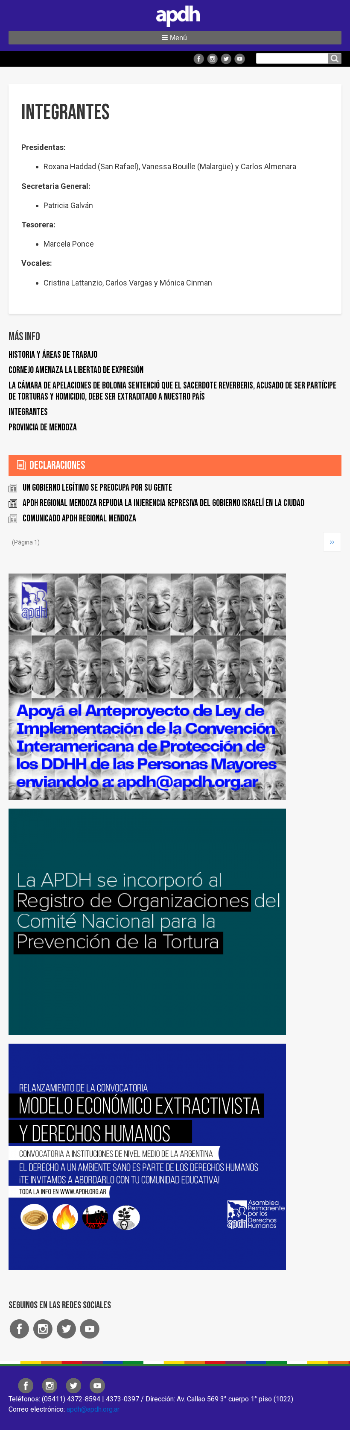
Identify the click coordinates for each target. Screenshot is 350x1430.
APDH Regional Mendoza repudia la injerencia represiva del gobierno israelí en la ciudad (163, 503)
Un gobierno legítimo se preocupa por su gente (97, 488)
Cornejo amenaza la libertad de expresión (76, 370)
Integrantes (28, 412)
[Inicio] (175, 14)
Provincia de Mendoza (43, 427)
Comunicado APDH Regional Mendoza (79, 518)
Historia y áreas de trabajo (53, 355)
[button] (175, 37)
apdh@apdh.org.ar (93, 1409)
